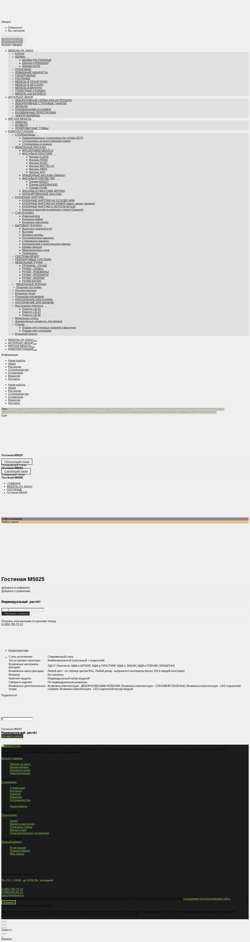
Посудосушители (25, 251)
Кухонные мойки (32, 180)
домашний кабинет (97, 412)
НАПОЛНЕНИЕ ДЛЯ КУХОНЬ (34, 261)
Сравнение (26, 321)
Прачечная (191, 409)
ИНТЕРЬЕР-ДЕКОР (21, 58)
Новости (15, 794)
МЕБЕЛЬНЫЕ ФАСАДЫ (30, 108)
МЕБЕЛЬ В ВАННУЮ (28, 49)
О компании (15, 372)
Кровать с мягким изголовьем (114, 409)
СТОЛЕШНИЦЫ (25, 96)
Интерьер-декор (20, 770)
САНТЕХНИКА (24, 174)
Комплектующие (20, 773)
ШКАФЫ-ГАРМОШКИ (35, 24)
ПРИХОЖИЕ (23, 30)
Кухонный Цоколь (26, 295)
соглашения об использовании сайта (206, 898)
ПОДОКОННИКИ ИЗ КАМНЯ (33, 71)
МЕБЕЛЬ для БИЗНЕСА (30, 55)
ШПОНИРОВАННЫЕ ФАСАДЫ (42, 155)
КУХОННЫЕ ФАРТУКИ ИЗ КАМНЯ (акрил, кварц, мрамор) (58, 165)
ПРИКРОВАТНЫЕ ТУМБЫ (31, 89)
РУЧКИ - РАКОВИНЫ (35, 233)
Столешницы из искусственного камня (46, 102)
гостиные (30, 412)
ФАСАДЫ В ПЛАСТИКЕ (37, 115)
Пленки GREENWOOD (43, 146)
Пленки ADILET (39, 143)
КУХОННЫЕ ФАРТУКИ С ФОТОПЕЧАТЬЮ (49, 168)
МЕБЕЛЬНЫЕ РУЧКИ (29, 223)
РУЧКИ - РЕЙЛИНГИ (35, 236)
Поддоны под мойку (27, 248)
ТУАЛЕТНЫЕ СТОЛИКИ (30, 52)
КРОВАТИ (21, 86)
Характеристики (18, 650)
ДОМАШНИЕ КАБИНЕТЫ (31, 33)
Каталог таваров (12, 758)
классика (173, 412)
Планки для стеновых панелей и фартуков (49, 289)
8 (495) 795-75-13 (12, 624)
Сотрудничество (18, 369)
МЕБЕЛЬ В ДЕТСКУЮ (29, 46)
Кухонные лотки (25, 254)
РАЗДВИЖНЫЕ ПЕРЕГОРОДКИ (35, 74)
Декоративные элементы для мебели (38, 282)
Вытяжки (27, 193)
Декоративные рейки (82, 409)
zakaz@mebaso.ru (12, 895)
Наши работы (17, 360)
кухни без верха (206, 412)
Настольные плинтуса (29, 267)
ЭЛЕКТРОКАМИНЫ (27, 77)
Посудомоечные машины (38, 199)
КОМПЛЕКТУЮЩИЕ (21, 92)
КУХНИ (19, 15)
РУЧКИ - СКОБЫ (32, 230)
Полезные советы (21, 827)
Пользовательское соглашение (29, 833)
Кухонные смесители (35, 183)
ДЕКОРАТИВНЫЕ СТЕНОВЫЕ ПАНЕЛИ (40, 64)
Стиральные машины (35, 202)
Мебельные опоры (27, 279)
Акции (12, 363)
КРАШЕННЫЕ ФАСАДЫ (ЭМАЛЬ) (43, 136)
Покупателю (9, 815)
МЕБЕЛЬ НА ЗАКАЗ (21, 12)
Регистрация (18, 847)
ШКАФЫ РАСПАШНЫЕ (36, 21)
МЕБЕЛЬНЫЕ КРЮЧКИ (30, 245)
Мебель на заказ (20, 764)
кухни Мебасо (187, 412)
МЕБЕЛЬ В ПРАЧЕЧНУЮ (31, 43)
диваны (80, 412)
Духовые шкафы (32, 196)
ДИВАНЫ (21, 83)
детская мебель (65, 412)
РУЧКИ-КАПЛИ (31, 242)
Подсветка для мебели (29, 257)
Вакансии (14, 375)
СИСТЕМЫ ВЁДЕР (27, 217)
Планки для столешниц (36, 292)
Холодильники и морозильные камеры (46, 205)
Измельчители (31, 177)
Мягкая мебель (19, 767)
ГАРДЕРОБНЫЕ (25, 37)
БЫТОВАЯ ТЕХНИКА (28, 186)
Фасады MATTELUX (41, 127)
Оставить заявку (12, 736)
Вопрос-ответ (18, 830)
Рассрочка (14, 366)
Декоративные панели (55, 409)
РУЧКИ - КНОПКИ (33, 239)
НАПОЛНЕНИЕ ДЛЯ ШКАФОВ (34, 264)
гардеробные (15, 412)
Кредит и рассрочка (22, 824)
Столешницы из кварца (37, 105)
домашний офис (119, 412)
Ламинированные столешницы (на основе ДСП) (52, 99)
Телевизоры (29, 214)
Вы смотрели (27, 325)
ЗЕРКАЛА (21, 67)
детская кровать (46, 412)
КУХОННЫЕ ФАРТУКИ (29, 158)
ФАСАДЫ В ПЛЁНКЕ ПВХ (38, 139)
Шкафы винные (32, 208)
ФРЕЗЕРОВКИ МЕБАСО (37, 111)
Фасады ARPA (38, 130)
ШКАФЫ (20, 18)
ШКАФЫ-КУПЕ (31, 27)
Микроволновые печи (35, 211)
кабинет (163, 412)
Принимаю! (8, 902)
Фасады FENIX (38, 121)
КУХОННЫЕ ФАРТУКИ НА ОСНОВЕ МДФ (48, 161)
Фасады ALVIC (38, 124)
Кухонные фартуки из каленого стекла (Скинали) (53, 171)
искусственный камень (143, 412)
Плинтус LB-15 (31, 270)
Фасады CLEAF (39, 118)
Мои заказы (17, 853)
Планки (19, 285)
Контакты (14, 379)
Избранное (26, 317)
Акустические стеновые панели (21, 409)
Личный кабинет (11, 842)
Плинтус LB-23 (31, 273)
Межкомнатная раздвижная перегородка (159, 409)
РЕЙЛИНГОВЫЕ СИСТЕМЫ (33, 220)
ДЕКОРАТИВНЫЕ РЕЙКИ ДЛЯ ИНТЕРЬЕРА (43, 61)
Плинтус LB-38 (31, 276)
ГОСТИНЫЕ (22, 40)
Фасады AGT (37, 133)
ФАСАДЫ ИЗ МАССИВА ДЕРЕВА (43, 152)
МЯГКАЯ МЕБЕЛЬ (20, 80)
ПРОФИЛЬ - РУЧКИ (34, 227)
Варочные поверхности (37, 190)
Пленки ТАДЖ (38, 149)
